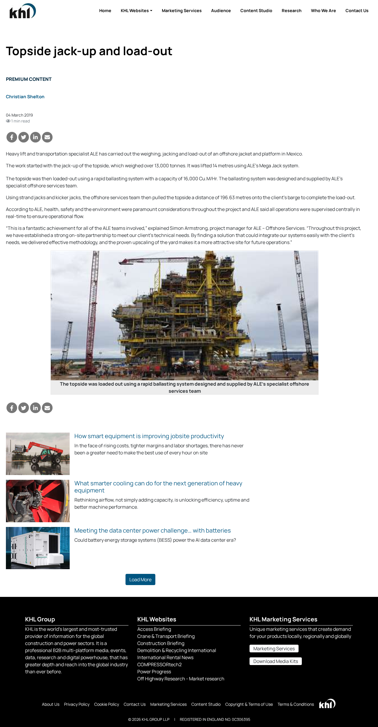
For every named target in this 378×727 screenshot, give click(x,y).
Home (105, 10)
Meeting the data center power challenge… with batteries (152, 530)
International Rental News (165, 657)
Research (292, 10)
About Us (50, 704)
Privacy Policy (76, 704)
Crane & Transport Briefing (166, 636)
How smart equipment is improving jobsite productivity (149, 436)
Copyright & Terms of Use (249, 704)
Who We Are (323, 10)
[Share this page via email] (47, 137)
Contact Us (357, 10)
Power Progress (154, 671)
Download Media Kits (275, 661)
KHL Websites (135, 10)
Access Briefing (154, 629)
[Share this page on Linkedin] (35, 137)
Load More (140, 579)
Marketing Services (182, 10)
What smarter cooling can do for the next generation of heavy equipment (158, 486)
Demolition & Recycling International (176, 650)
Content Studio (256, 10)
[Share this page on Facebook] (11, 137)
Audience (221, 10)
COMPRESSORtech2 (159, 664)
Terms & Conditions (296, 704)
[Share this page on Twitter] (23, 137)
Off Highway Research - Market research (180, 678)
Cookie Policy (106, 704)
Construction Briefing (160, 643)
